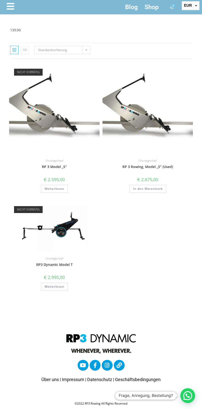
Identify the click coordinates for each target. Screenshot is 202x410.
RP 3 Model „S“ (54, 166)
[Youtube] (83, 365)
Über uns (50, 379)
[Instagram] (107, 365)
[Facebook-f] (95, 365)
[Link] (119, 365)
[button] (187, 395)
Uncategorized (54, 160)
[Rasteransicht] (14, 50)
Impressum (73, 379)
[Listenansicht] (25, 50)
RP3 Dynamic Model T (54, 264)
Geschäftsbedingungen (138, 379)
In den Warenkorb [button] (148, 189)
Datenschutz (99, 379)
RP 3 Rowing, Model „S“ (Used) (147, 166)
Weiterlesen (54, 189)
